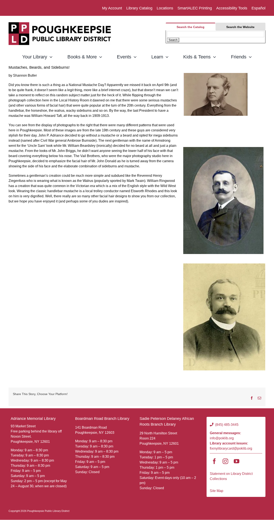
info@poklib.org (222, 438)
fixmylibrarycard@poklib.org (231, 448)
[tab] (190, 27)
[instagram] (225, 461)
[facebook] (214, 461)
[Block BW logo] (60, 24)
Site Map (216, 491)
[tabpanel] (215, 36)
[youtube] (236, 461)
